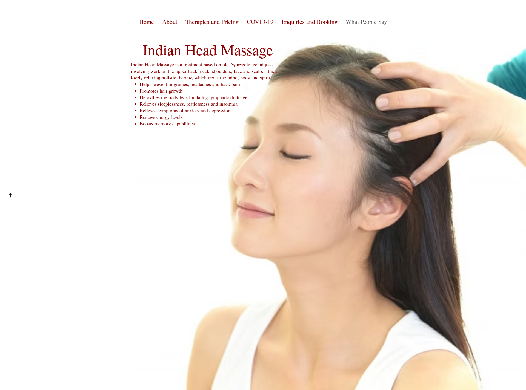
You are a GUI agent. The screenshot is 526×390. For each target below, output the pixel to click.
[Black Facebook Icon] (10, 195)
